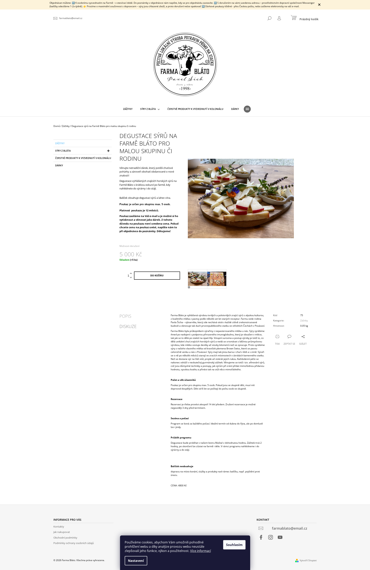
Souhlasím (234, 545)
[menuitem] (127, 109)
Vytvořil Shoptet (308, 560)
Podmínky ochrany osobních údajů (73, 543)
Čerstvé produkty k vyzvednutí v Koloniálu (83, 158)
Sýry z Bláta (63, 150)
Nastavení (136, 561)
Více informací (200, 551)
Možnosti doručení (129, 246)
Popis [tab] (125, 316)
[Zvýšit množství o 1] (131, 274)
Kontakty (58, 526)
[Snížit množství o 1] (131, 278)
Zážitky (59, 143)
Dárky (59, 165)
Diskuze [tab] (128, 326)
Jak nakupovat (61, 532)
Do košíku (157, 275)
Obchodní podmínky (65, 537)
